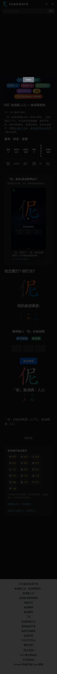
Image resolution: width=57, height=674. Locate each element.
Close (28, 79)
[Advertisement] (28, 45)
